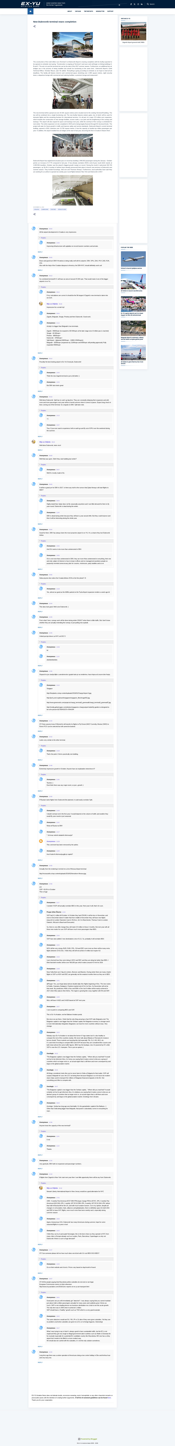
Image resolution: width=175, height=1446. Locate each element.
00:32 (56, 1053)
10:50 (50, 796)
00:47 (56, 1086)
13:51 (58, 980)
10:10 (58, 685)
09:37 (58, 469)
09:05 (50, 257)
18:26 (58, 1219)
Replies (43, 238)
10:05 (50, 617)
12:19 (50, 1174)
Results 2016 (62, 209)
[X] (134, 4)
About (69, 11)
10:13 (58, 415)
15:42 (60, 1188)
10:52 (58, 546)
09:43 (50, 484)
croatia (36, 209)
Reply (40, 252)
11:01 (57, 1136)
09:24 (58, 292)
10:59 (58, 810)
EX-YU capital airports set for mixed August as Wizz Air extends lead (132, 314)
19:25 (58, 1230)
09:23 (53, 442)
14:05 (58, 997)
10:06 (50, 671)
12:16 (50, 1160)
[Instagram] (138, 4)
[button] (34, 26)
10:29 (58, 751)
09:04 (50, 229)
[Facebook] (131, 4)
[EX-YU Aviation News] (30, 4)
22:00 (50, 1352)
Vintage (78, 11)
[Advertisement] (133, 79)
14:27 (50, 1250)
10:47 (58, 425)
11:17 (57, 902)
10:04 (50, 603)
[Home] (30, 11)
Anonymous (51, 841)
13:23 (58, 957)
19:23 (58, 1032)
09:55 (50, 575)
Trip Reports (88, 11)
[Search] (148, 4)
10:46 (58, 243)
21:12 (58, 323)
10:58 (50, 1122)
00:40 (56, 1070)
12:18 (58, 589)
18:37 (58, 1006)
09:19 (50, 397)
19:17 (58, 1328)
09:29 (60, 304)
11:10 (57, 656)
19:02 (58, 1316)
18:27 (50, 1278)
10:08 (58, 647)
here (109, 1398)
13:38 (58, 968)
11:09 (57, 512)
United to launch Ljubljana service (131, 268)
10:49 (50, 765)
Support (110, 11)
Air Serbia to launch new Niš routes (131, 291)
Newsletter (100, 11)
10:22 (50, 737)
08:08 (58, 1103)
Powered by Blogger (88, 1439)
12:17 (58, 832)
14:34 (58, 1264)
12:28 (58, 841)
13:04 (58, 935)
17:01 (58, 1197)
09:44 (58, 313)
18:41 (58, 1297)
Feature (53, 209)
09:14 (50, 358)
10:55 (50, 865)
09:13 (50, 275)
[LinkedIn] (141, 4)
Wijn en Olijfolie (52, 304)
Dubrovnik (45, 209)
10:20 (50, 721)
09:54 (58, 500)
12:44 (63, 912)
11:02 (57, 822)
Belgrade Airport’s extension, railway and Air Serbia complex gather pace (132, 338)
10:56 (50, 884)
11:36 (57, 779)
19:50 (58, 555)
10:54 (58, 372)
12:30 (58, 851)
